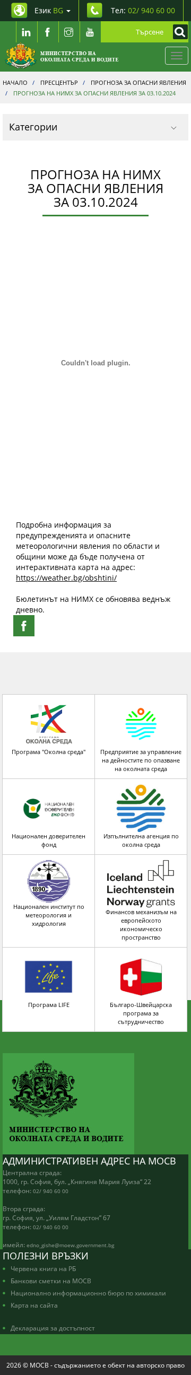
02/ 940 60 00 (50, 1191)
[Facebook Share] (23, 625)
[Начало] (62, 55)
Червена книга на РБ (43, 1268)
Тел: (143, 10)
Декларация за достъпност (53, 1328)
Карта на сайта (34, 1305)
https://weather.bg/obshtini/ (66, 578)
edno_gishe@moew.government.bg (70, 1245)
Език (48, 10)
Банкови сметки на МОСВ (51, 1280)
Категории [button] (33, 126)
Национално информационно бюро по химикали (88, 1293)
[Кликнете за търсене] (178, 32)
